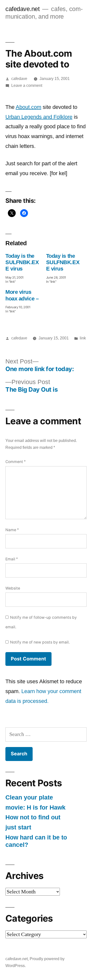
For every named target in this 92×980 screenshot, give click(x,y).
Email (11, 559)
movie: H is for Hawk (35, 807)
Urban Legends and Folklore (38, 117)
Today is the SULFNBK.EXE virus (22, 262)
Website (12, 588)
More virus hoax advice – (22, 295)
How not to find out (32, 817)
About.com (28, 107)
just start (18, 827)
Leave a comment (26, 85)
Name (12, 530)
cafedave (19, 79)
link (83, 338)
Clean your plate (29, 797)
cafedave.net (22, 9)
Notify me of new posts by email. (40, 642)
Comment (15, 461)
